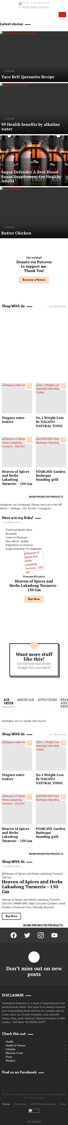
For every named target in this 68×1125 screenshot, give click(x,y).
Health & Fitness (36, 1045)
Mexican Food (36, 1052)
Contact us (20, 1104)
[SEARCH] (52, 14)
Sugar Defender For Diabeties (24, 548)
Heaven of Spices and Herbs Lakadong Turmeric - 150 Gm (34, 585)
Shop (63, 1104)
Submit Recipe (62, 14)
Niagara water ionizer (13, 420)
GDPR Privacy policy (43, 1104)
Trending (29, 386)
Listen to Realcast (16, 537)
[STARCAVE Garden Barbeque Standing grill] (51, 452)
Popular (63, 386)
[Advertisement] (34, 346)
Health (36, 1041)
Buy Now (34, 599)
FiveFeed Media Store (19, 529)
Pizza (36, 1056)
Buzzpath (11, 533)
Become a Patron (34, 280)
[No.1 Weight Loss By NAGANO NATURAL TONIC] (51, 398)
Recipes (36, 1060)
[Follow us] (46, 14)
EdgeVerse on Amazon (19, 544)
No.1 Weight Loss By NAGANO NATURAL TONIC (50, 422)
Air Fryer (8, 702)
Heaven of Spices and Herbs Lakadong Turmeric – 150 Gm (17, 477)
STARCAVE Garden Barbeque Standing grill (50, 475)
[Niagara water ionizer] (17, 398)
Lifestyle (36, 1049)
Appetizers (47, 700)
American (25, 700)
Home (6, 1104)
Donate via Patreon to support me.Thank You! (34, 266)
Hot (63, 440)
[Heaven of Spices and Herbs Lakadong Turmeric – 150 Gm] (17, 452)
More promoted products (46, 497)
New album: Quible (17, 541)
